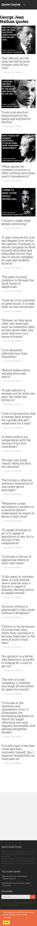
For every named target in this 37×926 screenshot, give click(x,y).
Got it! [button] (6, 922)
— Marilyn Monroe (8, 879)
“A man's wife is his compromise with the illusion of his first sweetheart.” (16, 441)
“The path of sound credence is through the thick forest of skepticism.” (17, 282)
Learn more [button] (7, 917)
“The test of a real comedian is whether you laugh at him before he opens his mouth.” (17, 684)
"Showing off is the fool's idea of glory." (16, 883)
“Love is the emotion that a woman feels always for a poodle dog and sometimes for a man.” (18, 418)
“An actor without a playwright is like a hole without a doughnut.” (18, 609)
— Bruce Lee (6, 885)
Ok (33, 897)
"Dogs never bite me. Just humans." (14, 876)
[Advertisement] (18, 816)
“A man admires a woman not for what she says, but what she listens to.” (18, 395)
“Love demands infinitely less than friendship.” (14, 353)
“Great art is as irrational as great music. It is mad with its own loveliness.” (18, 303)
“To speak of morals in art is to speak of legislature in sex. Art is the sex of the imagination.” (17, 536)
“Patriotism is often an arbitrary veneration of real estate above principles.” (17, 485)
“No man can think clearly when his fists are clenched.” (16, 463)
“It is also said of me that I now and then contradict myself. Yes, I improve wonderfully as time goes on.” (18, 752)
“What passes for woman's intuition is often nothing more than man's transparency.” (18, 171)
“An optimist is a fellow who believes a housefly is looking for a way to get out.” (18, 661)
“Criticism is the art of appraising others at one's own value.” (16, 560)
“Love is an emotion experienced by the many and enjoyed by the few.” (16, 117)
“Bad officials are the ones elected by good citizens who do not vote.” (15, 63)
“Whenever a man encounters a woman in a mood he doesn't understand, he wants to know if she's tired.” (18, 509)
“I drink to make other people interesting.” (16, 222)
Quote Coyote (10, 4)
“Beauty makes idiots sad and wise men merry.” (15, 373)
